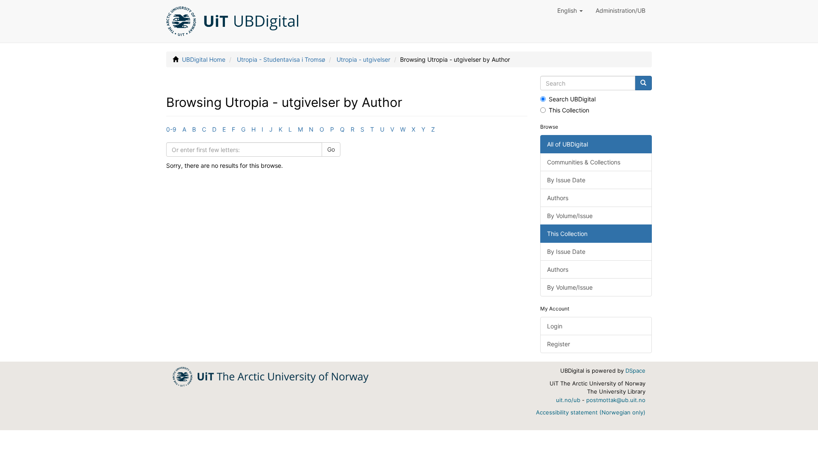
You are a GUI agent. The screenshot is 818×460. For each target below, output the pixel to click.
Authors (557, 197)
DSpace (635, 370)
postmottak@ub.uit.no (615, 400)
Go (331, 149)
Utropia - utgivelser (363, 59)
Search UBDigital (572, 99)
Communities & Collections (583, 162)
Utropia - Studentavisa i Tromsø (281, 59)
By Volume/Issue (570, 215)
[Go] (643, 83)
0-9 (171, 129)
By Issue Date (566, 180)
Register (558, 344)
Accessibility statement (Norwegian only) (590, 412)
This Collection (569, 110)
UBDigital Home (203, 59)
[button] (570, 10)
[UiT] (271, 376)
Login (554, 326)
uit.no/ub (568, 400)
